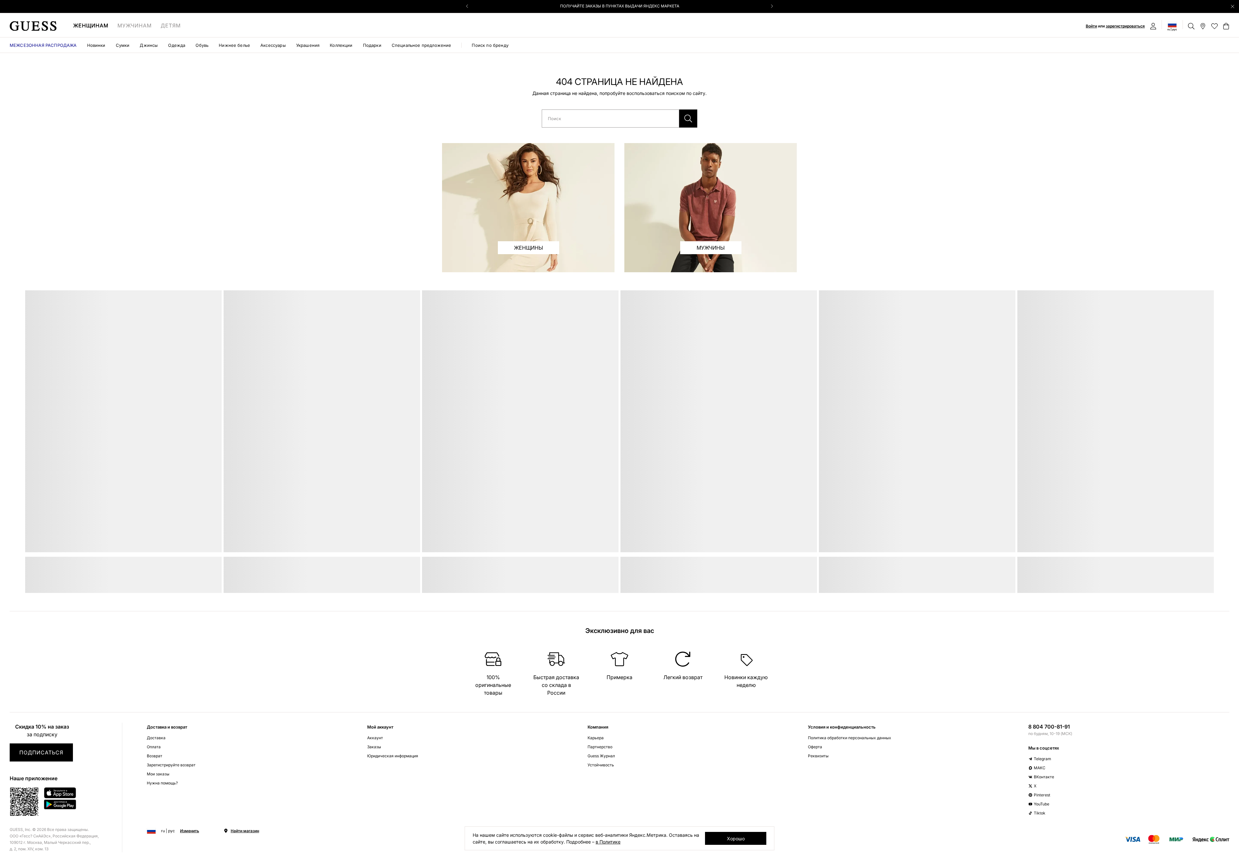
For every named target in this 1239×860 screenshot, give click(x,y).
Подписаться (41, 752)
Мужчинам (134, 25)
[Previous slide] (467, 6)
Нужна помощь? (162, 783)
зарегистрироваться (1125, 26)
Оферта (815, 746)
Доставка (156, 737)
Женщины (528, 247)
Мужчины (711, 247)
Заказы (374, 746)
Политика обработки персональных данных (849, 737)
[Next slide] (771, 6)
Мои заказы (158, 774)
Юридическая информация (392, 755)
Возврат (154, 755)
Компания (598, 727)
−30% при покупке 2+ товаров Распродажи (619, 6)
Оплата (154, 746)
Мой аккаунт (380, 727)
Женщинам (90, 25)
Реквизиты (818, 755)
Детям (171, 25)
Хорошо (736, 838)
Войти (1091, 26)
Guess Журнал (601, 755)
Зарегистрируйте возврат (171, 764)
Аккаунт (375, 737)
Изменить (189, 830)
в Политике (608, 841)
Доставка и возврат (167, 727)
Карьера (596, 737)
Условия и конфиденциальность (842, 727)
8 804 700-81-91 (1049, 726)
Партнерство (600, 746)
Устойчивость (601, 764)
